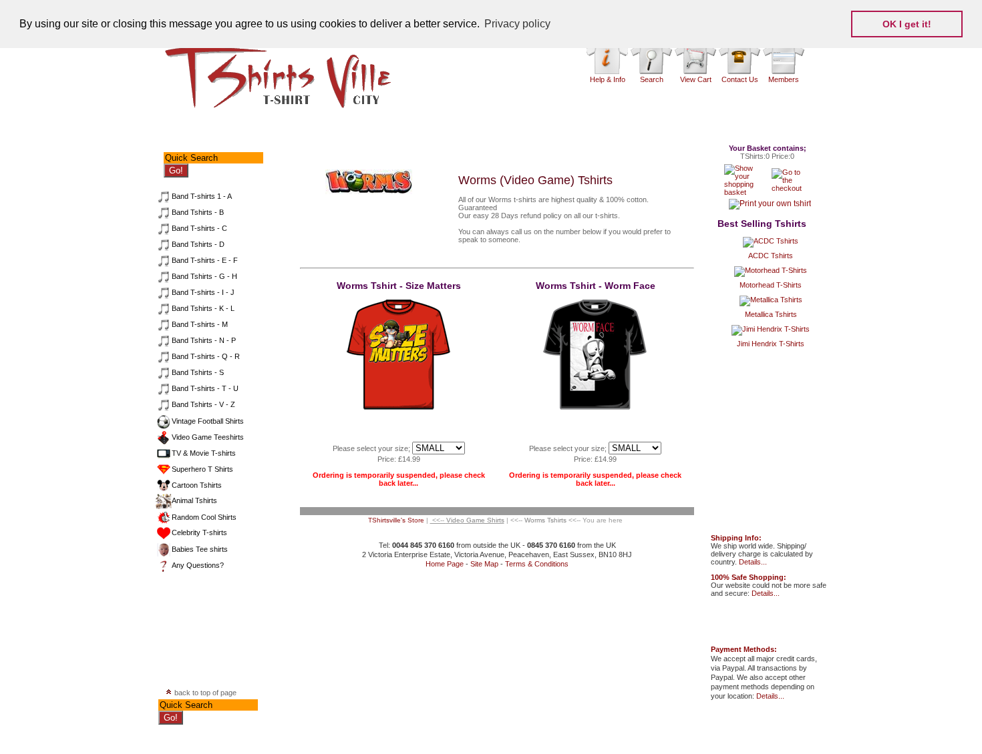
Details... (753, 562)
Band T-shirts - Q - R (206, 356)
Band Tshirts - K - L (203, 308)
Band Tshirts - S (198, 372)
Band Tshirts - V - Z (203, 404)
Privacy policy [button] (517, 23)
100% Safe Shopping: (748, 577)
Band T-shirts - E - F (205, 260)
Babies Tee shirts (200, 549)
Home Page (445, 564)
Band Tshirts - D (198, 244)
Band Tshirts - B (198, 212)
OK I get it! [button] (906, 24)
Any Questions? (198, 565)
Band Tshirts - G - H (204, 276)
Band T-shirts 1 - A (202, 196)
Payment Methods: (744, 649)
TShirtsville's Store (396, 520)
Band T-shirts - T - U (205, 388)
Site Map (484, 564)
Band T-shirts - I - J (203, 292)
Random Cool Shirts (204, 517)
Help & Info (607, 79)
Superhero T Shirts (202, 469)
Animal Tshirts (194, 500)
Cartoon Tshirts (197, 485)
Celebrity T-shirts (199, 532)
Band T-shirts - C (199, 228)
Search (651, 79)
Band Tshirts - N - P (204, 340)
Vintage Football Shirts (208, 421)
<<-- (467, 520)
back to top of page (204, 693)
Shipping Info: (736, 538)
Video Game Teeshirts (208, 437)
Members (783, 79)
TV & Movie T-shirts (204, 453)
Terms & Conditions (536, 564)
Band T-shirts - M (200, 324)
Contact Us (739, 79)
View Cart (695, 79)
